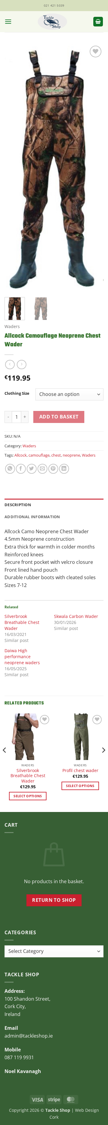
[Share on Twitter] (32, 469)
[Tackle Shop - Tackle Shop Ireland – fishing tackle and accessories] (52, 21)
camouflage (39, 455)
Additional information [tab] (32, 516)
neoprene (71, 455)
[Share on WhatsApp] (10, 469)
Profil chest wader (80, 770)
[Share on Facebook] (21, 469)
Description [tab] (17, 504)
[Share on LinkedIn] (64, 469)
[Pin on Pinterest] (53, 469)
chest (56, 455)
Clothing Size (16, 393)
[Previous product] (21, 364)
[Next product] (9, 364)
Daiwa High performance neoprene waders (22, 656)
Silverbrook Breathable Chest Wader (21, 622)
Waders (12, 326)
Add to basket (59, 416)
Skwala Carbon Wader (76, 616)
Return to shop (54, 900)
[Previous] (14, 168)
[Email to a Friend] (42, 469)
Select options (28, 796)
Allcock (20, 455)
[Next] (93, 168)
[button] (8, 21)
